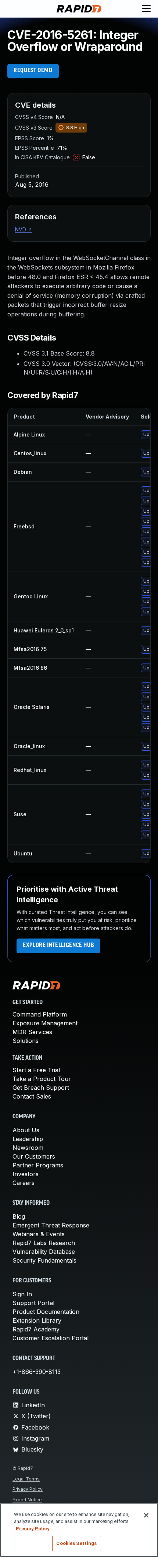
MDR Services (32, 1032)
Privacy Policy (27, 1489)
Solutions (25, 1040)
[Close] (146, 1515)
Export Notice (27, 1499)
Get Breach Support (40, 1087)
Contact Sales (31, 1096)
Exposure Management (45, 1023)
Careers (23, 1182)
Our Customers (33, 1156)
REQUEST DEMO (33, 71)
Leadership (27, 1138)
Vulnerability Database (43, 1251)
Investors (25, 1174)
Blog (18, 1216)
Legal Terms (26, 1479)
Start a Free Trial (36, 1070)
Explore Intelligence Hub (58, 945)
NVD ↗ (23, 229)
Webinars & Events (38, 1234)
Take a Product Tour (41, 1078)
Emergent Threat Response (50, 1225)
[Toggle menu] (146, 9)
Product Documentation (45, 1311)
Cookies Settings (76, 1543)
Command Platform (39, 1014)
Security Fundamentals (44, 1260)
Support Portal (33, 1303)
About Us (25, 1130)
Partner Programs (37, 1165)
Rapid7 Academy (36, 1329)
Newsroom (27, 1147)
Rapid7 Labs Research (43, 1242)
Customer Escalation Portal (50, 1338)
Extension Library (36, 1320)
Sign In (22, 1294)
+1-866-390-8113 (36, 1371)
